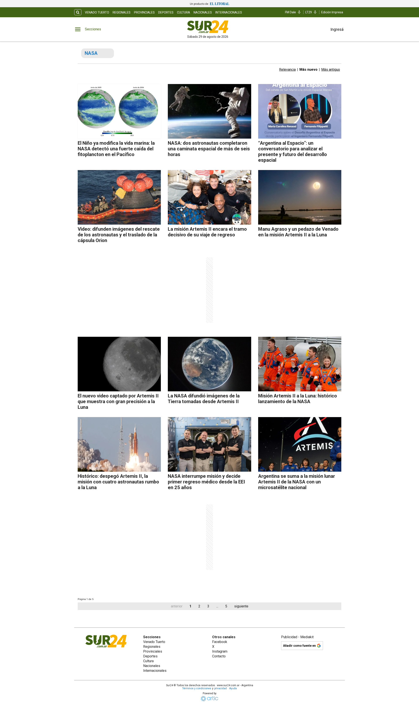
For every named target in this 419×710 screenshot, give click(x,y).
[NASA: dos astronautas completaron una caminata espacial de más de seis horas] (209, 111)
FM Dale (290, 12)
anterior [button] (176, 606)
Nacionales (203, 12)
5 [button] (226, 606)
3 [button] (208, 606)
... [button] (217, 606)
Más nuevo (308, 69)
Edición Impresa (332, 12)
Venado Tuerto (97, 12)
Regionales (122, 12)
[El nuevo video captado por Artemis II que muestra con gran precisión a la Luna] (119, 364)
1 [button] (190, 606)
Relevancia (287, 69)
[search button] (77, 12)
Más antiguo (330, 69)
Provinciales (144, 12)
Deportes (165, 12)
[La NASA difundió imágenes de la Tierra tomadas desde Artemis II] (209, 364)
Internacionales (228, 12)
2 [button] (199, 606)
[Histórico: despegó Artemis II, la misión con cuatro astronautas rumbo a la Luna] (119, 444)
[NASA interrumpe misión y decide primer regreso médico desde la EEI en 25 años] (209, 444)
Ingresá (336, 29)
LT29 (308, 12)
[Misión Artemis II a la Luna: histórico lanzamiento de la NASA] (299, 364)
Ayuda (233, 688)
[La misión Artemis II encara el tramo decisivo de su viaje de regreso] (209, 197)
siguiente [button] (241, 606)
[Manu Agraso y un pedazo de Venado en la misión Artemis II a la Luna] (299, 197)
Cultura (183, 12)
